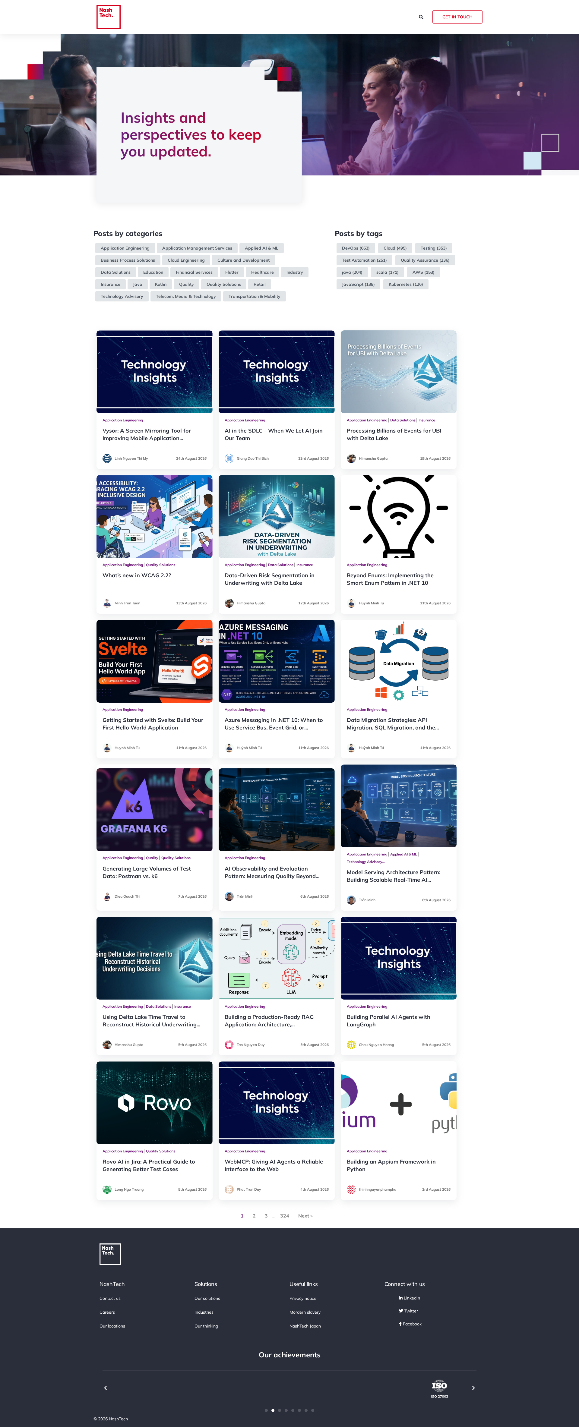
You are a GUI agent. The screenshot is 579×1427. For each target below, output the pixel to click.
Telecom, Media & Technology (186, 296)
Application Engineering (125, 248)
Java (137, 284)
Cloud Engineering (186, 260)
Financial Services (194, 272)
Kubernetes (400, 284)
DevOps (350, 248)
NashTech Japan (305, 1326)
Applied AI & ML (261, 248)
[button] (106, 1388)
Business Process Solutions (128, 260)
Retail (260, 284)
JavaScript (352, 284)
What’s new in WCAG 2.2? (137, 575)
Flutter (232, 272)
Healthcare (262, 272)
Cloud (389, 248)
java (346, 272)
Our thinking (206, 1326)
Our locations (112, 1326)
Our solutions (207, 1298)
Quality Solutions (224, 284)
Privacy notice (303, 1298)
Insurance (110, 284)
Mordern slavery (305, 1312)
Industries (204, 1312)
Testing (428, 248)
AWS (418, 272)
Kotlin (160, 284)
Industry (294, 272)
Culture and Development (243, 260)
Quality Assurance (419, 260)
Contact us (110, 1298)
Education (153, 272)
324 (284, 1216)
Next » (305, 1216)
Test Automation (358, 260)
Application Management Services (197, 248)
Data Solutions (116, 272)
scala (381, 272)
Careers (107, 1312)
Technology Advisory (122, 296)
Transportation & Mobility (254, 296)
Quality (186, 284)
